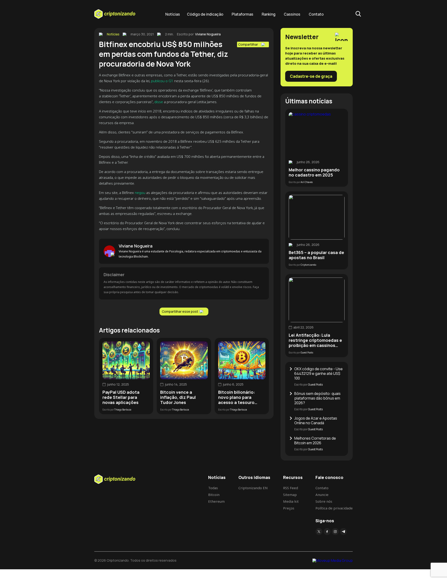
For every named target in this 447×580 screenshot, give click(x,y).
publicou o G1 (162, 80)
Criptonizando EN (253, 487)
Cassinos (292, 14)
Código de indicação (205, 14)
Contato (316, 14)
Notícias (172, 14)
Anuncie (321, 494)
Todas (213, 487)
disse (158, 101)
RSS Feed (290, 487)
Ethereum (216, 501)
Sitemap (290, 494)
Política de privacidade (334, 508)
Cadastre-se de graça (311, 76)
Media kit (291, 501)
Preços (288, 508)
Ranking (268, 14)
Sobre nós (323, 501)
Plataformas (242, 14)
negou (140, 192)
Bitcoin (214, 494)
